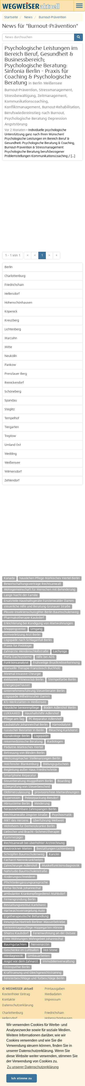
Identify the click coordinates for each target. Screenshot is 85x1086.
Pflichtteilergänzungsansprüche (26, 882)
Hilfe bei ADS (45, 657)
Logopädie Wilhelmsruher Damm (27, 696)
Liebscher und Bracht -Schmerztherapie (31, 831)
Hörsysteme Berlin (17, 803)
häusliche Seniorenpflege (21, 707)
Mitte (8, 347)
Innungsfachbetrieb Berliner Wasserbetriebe (34, 922)
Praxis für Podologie (18, 645)
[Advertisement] (42, 205)
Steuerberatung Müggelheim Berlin (28, 781)
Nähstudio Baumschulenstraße (25, 871)
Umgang (36, 629)
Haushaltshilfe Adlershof (42, 713)
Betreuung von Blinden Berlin (24, 752)
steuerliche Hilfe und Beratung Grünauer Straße (37, 606)
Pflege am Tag (14, 719)
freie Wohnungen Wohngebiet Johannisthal (33, 938)
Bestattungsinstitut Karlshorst (25, 905)
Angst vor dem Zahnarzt (21, 961)
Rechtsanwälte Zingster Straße (25, 814)
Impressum (53, 999)
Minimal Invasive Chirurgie (22, 673)
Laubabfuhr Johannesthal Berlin (26, 724)
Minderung (41, 803)
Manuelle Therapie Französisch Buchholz (32, 668)
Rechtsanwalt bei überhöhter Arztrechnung (34, 843)
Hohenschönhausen (18, 302)
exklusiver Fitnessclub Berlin (23, 679)
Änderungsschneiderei (19, 876)
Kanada (9, 578)
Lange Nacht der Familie (21, 595)
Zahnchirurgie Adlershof (20, 865)
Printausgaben (55, 988)
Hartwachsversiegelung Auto (24, 910)
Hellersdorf (12, 293)
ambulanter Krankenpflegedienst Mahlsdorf (34, 893)
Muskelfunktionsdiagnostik (61, 865)
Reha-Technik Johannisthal (22, 888)
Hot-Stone (50, 950)
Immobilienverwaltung (58, 961)
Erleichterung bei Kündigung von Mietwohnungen (38, 623)
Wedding (11, 453)
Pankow (10, 364)
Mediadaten (53, 994)
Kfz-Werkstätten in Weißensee (25, 702)
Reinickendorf (14, 382)
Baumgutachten (15, 944)
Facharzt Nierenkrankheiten (23, 860)
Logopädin (41, 736)
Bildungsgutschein (55, 764)
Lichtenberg (13, 329)
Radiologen (55, 741)
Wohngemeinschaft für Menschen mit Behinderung (39, 589)
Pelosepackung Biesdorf (41, 798)
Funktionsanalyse (16, 662)
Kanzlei (54, 854)
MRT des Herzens (16, 820)
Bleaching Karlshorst (63, 730)
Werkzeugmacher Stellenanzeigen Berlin (32, 758)
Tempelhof (12, 418)
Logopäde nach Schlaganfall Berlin (28, 640)
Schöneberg (13, 391)
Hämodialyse (61, 724)
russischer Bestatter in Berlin (24, 730)
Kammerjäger (13, 837)
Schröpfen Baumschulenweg (24, 854)
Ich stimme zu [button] (21, 1078)
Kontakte (8, 999)
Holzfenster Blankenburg (21, 764)
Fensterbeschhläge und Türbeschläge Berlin (34, 978)
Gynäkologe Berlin (16, 736)
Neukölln (11, 356)
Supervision (12, 798)
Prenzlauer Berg (16, 373)
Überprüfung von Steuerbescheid (27, 786)
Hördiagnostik (13, 955)
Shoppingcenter (15, 629)
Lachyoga (60, 651)
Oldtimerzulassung (17, 792)
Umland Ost (13, 445)
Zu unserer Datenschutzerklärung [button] (33, 1067)
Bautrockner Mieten (18, 848)
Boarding (64, 781)
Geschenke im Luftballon (21, 950)
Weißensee (12, 462)
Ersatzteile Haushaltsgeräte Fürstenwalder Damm (39, 600)
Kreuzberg (12, 320)
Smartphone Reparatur (20, 775)
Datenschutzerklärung (17, 1005)
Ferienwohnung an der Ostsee (54, 933)
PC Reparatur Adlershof (45, 719)
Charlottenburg (15, 276)
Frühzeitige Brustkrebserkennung (56, 662)
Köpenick (11, 311)
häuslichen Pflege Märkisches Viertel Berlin (49, 578)
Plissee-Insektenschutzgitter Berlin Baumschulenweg (41, 612)
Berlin (8, 267)
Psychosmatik (62, 814)
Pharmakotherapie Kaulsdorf (24, 617)
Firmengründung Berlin (20, 899)
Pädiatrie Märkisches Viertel (23, 747)
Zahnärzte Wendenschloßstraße (26, 651)
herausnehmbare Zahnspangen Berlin (30, 809)
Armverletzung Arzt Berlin (22, 634)
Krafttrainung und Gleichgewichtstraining (32, 972)
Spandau (11, 400)
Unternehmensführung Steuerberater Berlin (34, 690)
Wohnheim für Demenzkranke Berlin (29, 826)
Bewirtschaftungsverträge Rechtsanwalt (32, 584)
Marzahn (11, 338)
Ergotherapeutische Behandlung (26, 916)
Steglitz (10, 409)
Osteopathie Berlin (17, 967)
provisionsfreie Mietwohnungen (57, 792)
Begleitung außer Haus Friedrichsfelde (30, 769)
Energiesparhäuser (17, 685)
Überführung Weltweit (48, 820)
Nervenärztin (40, 944)
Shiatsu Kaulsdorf (16, 933)
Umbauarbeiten (38, 955)
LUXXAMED (12, 713)
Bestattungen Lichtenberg (55, 848)
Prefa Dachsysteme (18, 657)
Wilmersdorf (13, 471)
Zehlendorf (12, 480)
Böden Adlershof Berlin (60, 707)
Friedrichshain (14, 284)
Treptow (10, 436)
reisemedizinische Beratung (23, 741)
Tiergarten (12, 427)
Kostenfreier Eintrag (16, 994)
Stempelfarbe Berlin (62, 679)
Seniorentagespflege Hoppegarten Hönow (33, 927)
